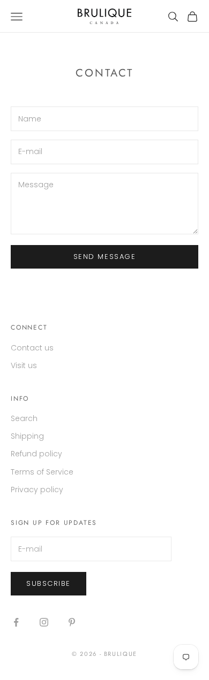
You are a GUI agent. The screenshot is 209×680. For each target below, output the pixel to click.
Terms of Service (42, 472)
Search (24, 418)
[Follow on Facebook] (16, 622)
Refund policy (36, 453)
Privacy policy (37, 489)
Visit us (24, 365)
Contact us (32, 347)
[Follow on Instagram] (44, 622)
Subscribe (48, 583)
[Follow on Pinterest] (71, 622)
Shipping (27, 436)
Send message (104, 256)
